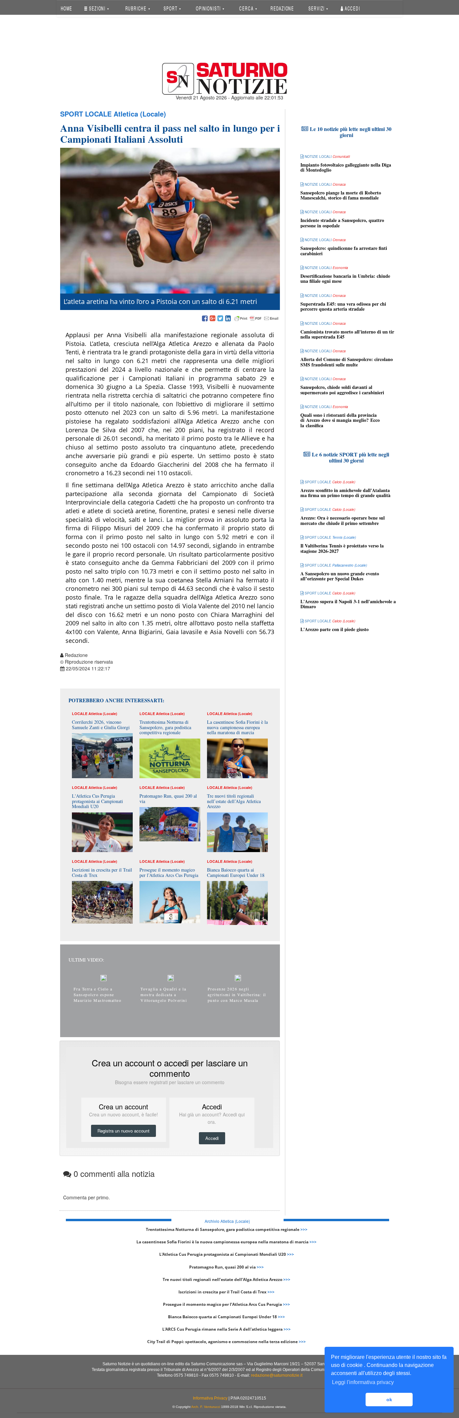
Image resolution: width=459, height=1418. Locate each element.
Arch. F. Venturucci (205, 1407)
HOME (66, 8)
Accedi (351, 8)
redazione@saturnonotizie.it (276, 1375)
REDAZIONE (282, 8)
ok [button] (389, 1399)
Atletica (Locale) (140, 114)
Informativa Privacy (210, 1398)
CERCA (247, 8)
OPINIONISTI (209, 8)
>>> (303, 1229)
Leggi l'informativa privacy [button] (363, 1382)
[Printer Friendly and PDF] (256, 318)
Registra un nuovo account (123, 1130)
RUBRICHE (136, 8)
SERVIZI (317, 8)
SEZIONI (97, 8)
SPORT (171, 8)
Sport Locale (86, 114)
